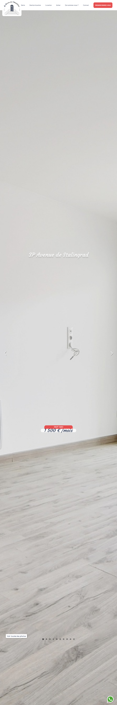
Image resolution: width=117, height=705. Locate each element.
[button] (5, 353)
